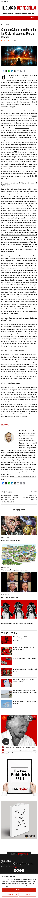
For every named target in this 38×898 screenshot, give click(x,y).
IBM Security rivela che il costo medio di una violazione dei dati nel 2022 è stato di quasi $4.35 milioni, (19, 247)
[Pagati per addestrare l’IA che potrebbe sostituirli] (6, 650)
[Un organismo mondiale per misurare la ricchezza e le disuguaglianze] (6, 693)
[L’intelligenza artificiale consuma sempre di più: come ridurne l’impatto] (6, 640)
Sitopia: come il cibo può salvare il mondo (14, 570)
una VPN (14, 152)
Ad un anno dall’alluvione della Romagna (30, 497)
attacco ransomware (22, 128)
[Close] (36, 874)
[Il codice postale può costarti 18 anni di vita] (6, 672)
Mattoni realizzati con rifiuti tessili (24, 658)
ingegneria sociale (9, 118)
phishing (34, 116)
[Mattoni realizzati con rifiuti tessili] (6, 661)
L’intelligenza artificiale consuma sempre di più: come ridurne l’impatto (24, 639)
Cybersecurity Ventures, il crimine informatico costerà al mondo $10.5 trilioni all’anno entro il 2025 (19, 235)
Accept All (19, 889)
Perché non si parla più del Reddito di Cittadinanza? (17, 623)
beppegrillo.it (5, 40)
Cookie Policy (27, 886)
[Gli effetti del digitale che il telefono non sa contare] (6, 683)
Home (2, 24)
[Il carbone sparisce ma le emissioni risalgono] (6, 704)
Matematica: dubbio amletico (10, 540)
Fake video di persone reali (9, 597)
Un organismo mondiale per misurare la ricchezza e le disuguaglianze (24, 691)
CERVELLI (8, 24)
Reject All (27, 894)
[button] (2, 1)
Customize (10, 894)
